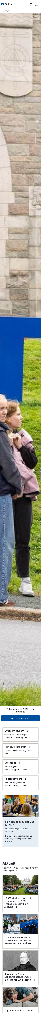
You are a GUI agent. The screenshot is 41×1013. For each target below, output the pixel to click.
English (7, 11)
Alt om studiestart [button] (20, 718)
